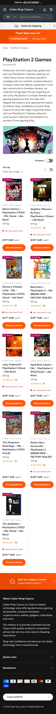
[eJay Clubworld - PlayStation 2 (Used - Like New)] (14, 345)
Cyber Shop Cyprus (18, 707)
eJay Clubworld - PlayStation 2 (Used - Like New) (13, 368)
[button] (51, 9)
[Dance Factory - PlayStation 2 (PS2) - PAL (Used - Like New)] (14, 189)
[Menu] (4, 9)
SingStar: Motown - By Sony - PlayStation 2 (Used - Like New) (41, 214)
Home (5, 48)
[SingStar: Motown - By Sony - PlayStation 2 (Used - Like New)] (42, 189)
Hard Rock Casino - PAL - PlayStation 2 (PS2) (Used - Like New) (41, 370)
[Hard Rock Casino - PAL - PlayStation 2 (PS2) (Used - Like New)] (42, 345)
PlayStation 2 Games (19, 48)
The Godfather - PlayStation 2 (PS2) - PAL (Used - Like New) (13, 529)
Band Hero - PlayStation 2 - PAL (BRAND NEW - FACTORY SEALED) (41, 292)
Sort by (6, 167)
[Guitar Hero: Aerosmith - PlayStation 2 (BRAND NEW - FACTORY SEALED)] (42, 423)
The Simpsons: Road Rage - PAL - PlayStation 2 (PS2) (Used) (13, 448)
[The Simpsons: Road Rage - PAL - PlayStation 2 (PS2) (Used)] (14, 423)
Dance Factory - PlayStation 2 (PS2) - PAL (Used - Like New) (13, 214)
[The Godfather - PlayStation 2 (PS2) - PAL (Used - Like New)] (14, 504)
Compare (39, 160)
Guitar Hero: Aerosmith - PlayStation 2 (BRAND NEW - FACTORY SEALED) (41, 449)
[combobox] (28, 17)
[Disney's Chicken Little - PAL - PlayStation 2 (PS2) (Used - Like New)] (14, 267)
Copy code (40, 38)
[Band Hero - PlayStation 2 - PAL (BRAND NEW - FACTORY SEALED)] (42, 267)
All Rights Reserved (35, 707)
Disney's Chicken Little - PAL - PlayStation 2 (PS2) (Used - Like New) (13, 292)
